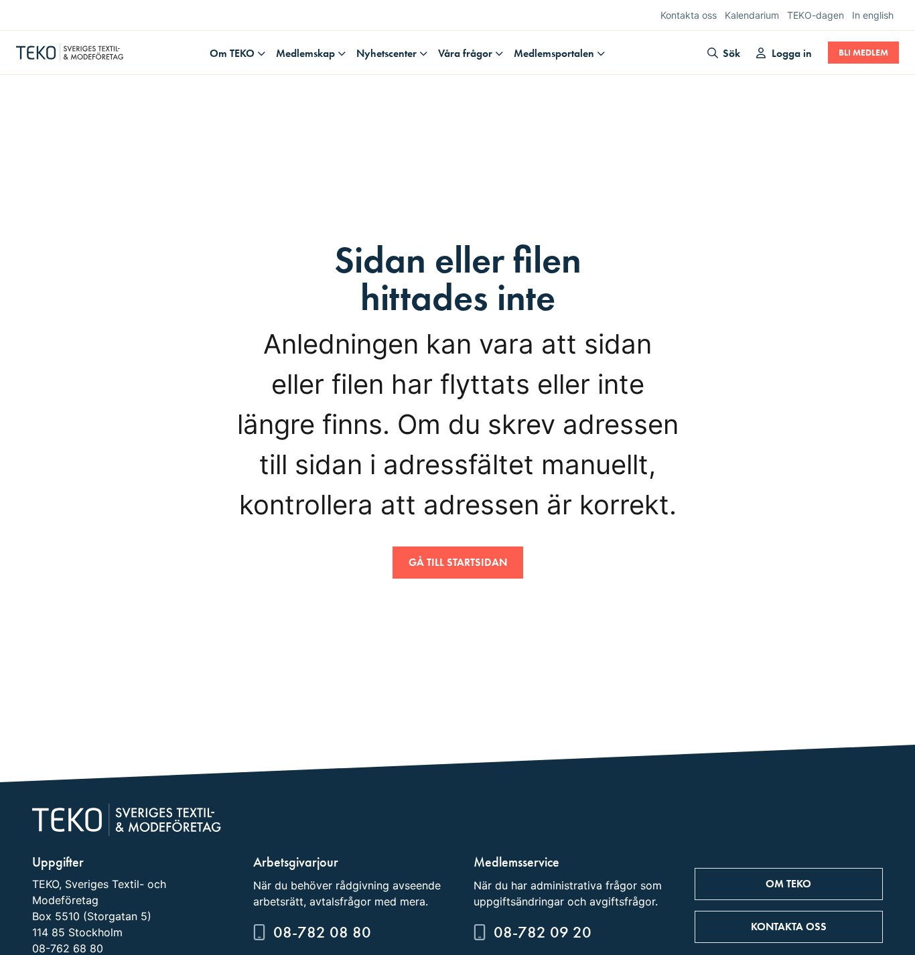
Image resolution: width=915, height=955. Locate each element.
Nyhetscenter (386, 53)
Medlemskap (305, 53)
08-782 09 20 (542, 932)
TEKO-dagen (815, 15)
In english (873, 15)
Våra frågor (465, 53)
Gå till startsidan (458, 562)
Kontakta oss (688, 15)
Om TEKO (232, 53)
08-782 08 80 (322, 932)
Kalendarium (752, 15)
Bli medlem (863, 52)
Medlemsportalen (554, 53)
